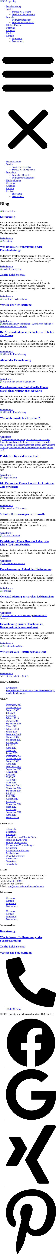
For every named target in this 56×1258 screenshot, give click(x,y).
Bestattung (11, 834)
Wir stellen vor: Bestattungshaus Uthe (23, 651)
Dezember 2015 (13, 766)
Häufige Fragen (13, 25)
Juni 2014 (10, 796)
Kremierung (7, 216)
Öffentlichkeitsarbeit (15, 856)
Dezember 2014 (13, 785)
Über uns (10, 28)
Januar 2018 (11, 731)
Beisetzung (11, 832)
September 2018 (13, 723)
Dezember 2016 (13, 756)
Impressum (17, 38)
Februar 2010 (12, 817)
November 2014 (13, 788)
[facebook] (31, 1067)
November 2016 (13, 758)
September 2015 (13, 769)
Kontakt (10, 36)
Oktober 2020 (12, 710)
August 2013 (12, 798)
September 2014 (13, 790)
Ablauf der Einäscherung (15, 360)
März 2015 (11, 782)
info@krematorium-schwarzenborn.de (26, 886)
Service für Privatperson (23, 14)
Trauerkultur (12, 864)
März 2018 (11, 726)
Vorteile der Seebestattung (16, 304)
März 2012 (11, 806)
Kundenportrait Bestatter (17, 850)
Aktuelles (10, 30)
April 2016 (11, 764)
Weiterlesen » (6, 238)
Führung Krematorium (16, 842)
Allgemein (11, 829)
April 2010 (11, 815)
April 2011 (11, 809)
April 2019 (11, 715)
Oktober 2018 (12, 721)
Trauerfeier (11, 861)
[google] (31, 1120)
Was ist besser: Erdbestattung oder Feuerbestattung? (21, 248)
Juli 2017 (10, 745)
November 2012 (13, 804)
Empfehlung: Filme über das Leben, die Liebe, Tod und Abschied (24, 543)
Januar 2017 (11, 753)
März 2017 (11, 750)
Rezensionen (12, 858)
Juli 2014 (10, 793)
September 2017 (13, 739)
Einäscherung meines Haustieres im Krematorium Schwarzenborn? (21, 625)
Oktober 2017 (12, 737)
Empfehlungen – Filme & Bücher (21, 837)
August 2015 (12, 772)
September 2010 (13, 812)
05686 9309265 (15, 881)
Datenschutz (18, 41)
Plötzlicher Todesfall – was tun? (19, 456)
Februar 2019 (12, 718)
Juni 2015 (10, 774)
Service (9, 9)
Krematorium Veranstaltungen (20, 845)
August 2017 (12, 742)
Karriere (10, 33)
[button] (28, 101)
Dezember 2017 (13, 734)
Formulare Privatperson (23, 22)
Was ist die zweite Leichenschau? (20, 418)
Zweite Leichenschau (12, 274)
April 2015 (11, 780)
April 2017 (11, 747)
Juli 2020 (10, 713)
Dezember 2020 (13, 705)
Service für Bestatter (21, 11)
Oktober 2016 (12, 761)
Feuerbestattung (13, 6)
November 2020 (13, 707)
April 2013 (11, 801)
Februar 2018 (12, 729)
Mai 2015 (10, 777)
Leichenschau (12, 853)
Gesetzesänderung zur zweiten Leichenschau (27, 596)
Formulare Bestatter (21, 19)
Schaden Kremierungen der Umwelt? (22, 514)
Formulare (11, 17)
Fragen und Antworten (16, 840)
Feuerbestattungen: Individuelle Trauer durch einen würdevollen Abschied (24, 389)
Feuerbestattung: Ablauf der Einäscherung (26, 569)
